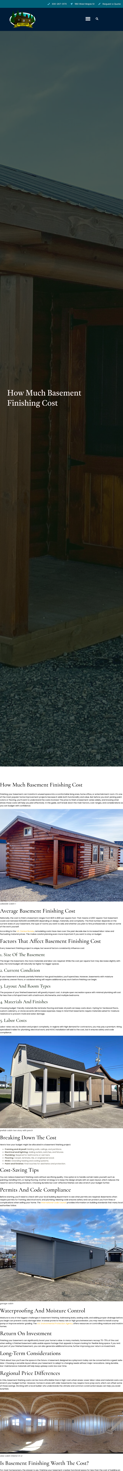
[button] (88, 19)
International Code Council (53, 1202)
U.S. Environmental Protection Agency (55, 1323)
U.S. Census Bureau (25, 931)
